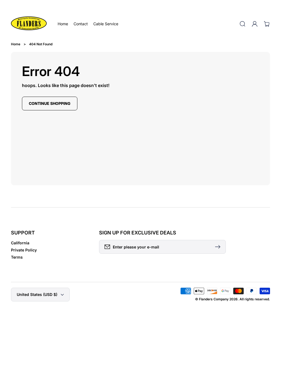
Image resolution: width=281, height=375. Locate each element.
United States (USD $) (37, 294)
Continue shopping (50, 103)
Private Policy (24, 250)
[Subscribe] (219, 247)
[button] (243, 24)
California (20, 242)
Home (15, 44)
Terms (17, 257)
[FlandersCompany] (29, 23)
